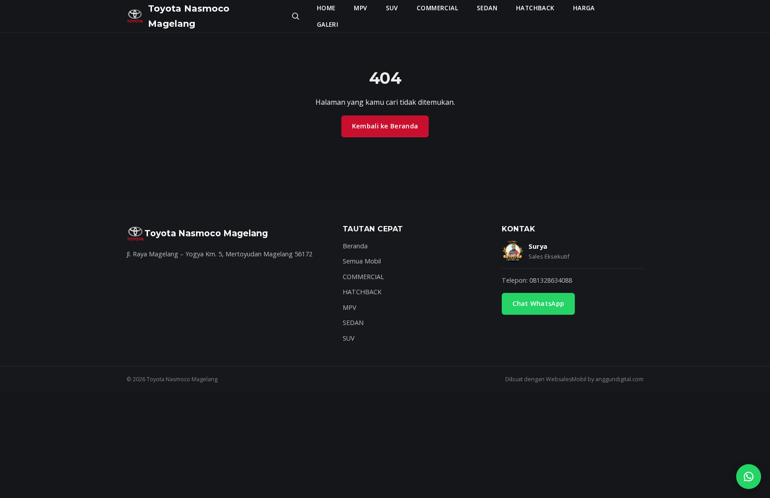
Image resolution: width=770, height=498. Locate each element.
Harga (584, 8)
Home (326, 8)
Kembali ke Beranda (385, 126)
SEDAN (487, 8)
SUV (392, 8)
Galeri (327, 24)
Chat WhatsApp (538, 303)
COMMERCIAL (437, 8)
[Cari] (295, 16)
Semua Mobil (362, 261)
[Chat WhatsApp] (748, 476)
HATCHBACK (535, 8)
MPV (360, 8)
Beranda (355, 246)
